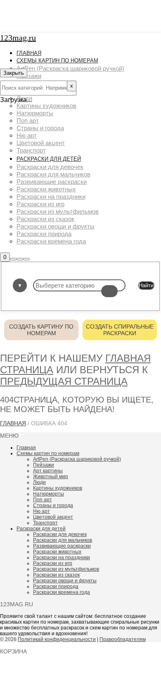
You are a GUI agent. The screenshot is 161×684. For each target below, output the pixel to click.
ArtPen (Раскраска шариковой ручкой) (77, 459)
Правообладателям (122, 639)
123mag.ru (18, 37)
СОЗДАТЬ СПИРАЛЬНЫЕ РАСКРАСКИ (120, 329)
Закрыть (13, 73)
